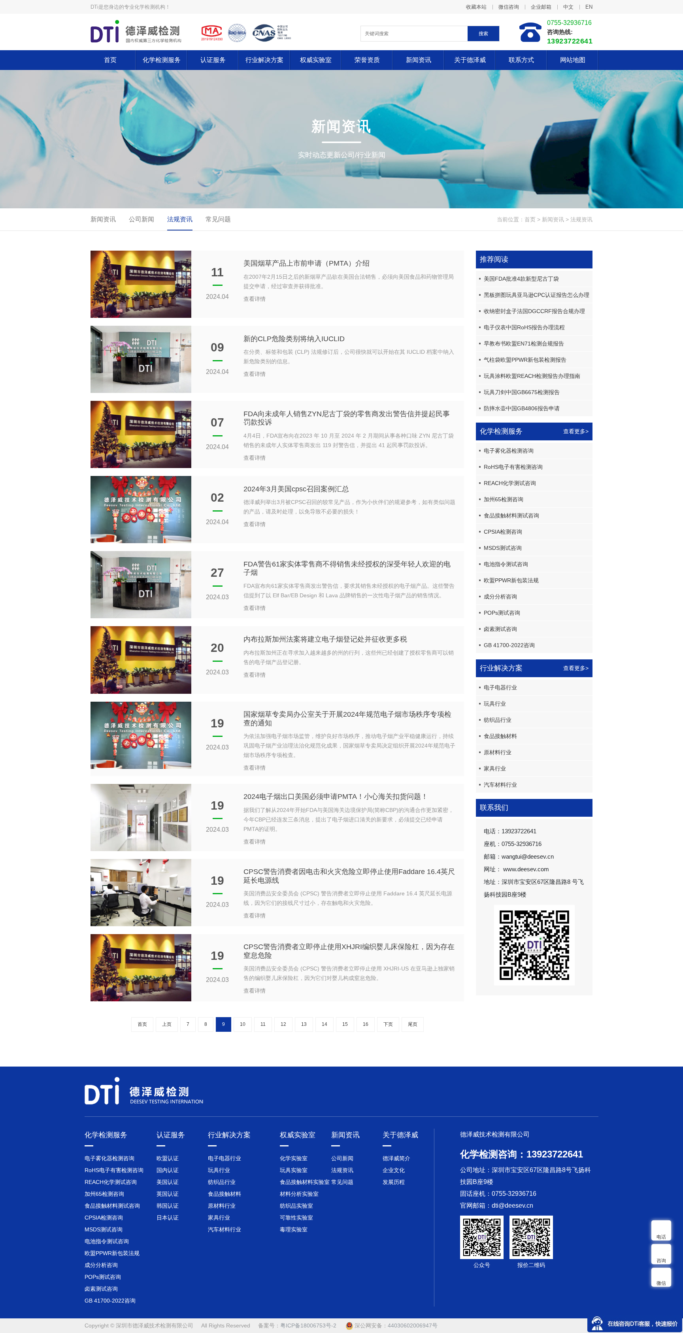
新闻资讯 (418, 60)
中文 (568, 7)
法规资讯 (581, 219)
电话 (661, 1237)
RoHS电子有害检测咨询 (513, 467)
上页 (167, 1024)
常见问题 (218, 219)
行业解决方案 (264, 60)
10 (242, 1024)
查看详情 (254, 299)
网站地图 (572, 60)
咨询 (661, 1260)
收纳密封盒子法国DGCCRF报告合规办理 (534, 311)
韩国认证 (168, 1206)
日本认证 (168, 1217)
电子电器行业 (500, 687)
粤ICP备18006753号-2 (308, 1325)
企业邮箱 (541, 7)
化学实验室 (294, 1158)
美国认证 (168, 1182)
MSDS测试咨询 (503, 548)
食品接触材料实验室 (305, 1182)
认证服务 (213, 60)
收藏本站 (476, 7)
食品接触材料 (500, 736)
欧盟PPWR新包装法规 (511, 580)
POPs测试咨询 (502, 613)
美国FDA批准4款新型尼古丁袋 (521, 279)
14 (324, 1024)
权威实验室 (316, 60)
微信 (661, 1283)
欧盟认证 (168, 1158)
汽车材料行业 (500, 785)
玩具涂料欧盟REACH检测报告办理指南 (532, 376)
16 (365, 1024)
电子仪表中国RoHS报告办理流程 (524, 327)
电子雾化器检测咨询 (509, 450)
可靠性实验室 (296, 1217)
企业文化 (394, 1170)
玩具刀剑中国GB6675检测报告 (522, 392)
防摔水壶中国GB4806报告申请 (522, 408)
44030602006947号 (413, 1325)
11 (263, 1024)
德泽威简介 (396, 1158)
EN (588, 7)
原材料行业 (497, 752)
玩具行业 (495, 703)
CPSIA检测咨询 (503, 532)
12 (283, 1024)
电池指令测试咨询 (506, 564)
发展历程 (394, 1182)
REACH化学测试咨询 (510, 483)
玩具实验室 (294, 1170)
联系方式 (521, 60)
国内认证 (168, 1170)
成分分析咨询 (500, 596)
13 (304, 1024)
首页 (110, 60)
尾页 (412, 1024)
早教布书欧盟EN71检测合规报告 (524, 343)
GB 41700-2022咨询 (509, 645)
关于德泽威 (470, 60)
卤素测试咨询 (500, 629)
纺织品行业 (497, 720)
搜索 (483, 33)
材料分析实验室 (299, 1194)
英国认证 (168, 1194)
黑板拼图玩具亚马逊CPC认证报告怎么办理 (536, 295)
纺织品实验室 (296, 1206)
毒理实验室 (294, 1229)
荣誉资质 (367, 60)
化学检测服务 (162, 60)
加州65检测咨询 (503, 499)
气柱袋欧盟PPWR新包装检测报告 (525, 360)
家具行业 (495, 768)
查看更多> (576, 431)
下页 (388, 1024)
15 (345, 1024)
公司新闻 (141, 219)
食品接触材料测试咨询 (511, 515)
